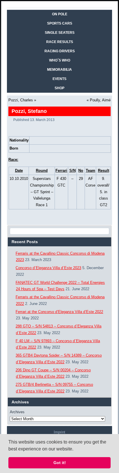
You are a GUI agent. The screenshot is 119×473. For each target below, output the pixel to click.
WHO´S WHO (59, 60)
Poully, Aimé (100, 100)
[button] (75, 449)
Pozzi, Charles (20, 100)
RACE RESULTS (59, 42)
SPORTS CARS (59, 23)
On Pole (59, 14)
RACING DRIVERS (59, 51)
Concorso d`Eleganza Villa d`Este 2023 (48, 268)
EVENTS (59, 79)
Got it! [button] (59, 462)
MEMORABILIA (59, 70)
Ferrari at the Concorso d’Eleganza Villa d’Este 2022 (59, 312)
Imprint (59, 432)
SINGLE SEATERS (60, 33)
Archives (17, 412)
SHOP (59, 88)
